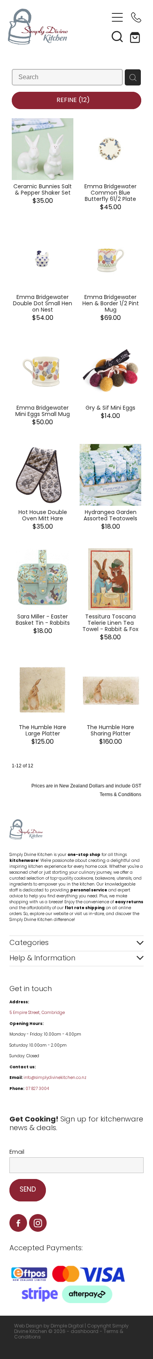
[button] (117, 36)
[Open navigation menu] (117, 17)
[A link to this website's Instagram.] (38, 1223)
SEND (28, 1190)
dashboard (84, 1332)
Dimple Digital (67, 1326)
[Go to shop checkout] (136, 36)
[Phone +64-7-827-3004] (136, 17)
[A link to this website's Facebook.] (18, 1223)
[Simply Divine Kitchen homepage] (58, 27)
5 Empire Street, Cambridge (37, 1013)
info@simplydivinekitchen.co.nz (55, 1078)
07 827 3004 (37, 1089)
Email (16, 1152)
